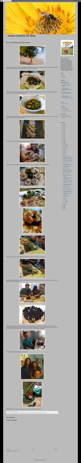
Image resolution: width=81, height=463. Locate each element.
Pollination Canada (65, 108)
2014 (63, 141)
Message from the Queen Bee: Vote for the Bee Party (68, 184)
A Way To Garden (65, 96)
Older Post (56, 449)
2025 (63, 125)
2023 (63, 128)
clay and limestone (65, 88)
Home (32, 449)
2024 (63, 127)
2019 (63, 134)
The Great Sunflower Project (66, 110)
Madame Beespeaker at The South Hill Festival (67, 167)
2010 (63, 207)
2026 (63, 124)
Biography (63, 76)
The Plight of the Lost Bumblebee (66, 196)
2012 (63, 204)
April (64, 198)
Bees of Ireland (65, 162)
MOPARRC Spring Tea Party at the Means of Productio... (68, 160)
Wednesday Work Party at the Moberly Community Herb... (68, 171)
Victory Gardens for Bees (22, 35)
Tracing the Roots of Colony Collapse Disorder (67, 178)
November (65, 146)
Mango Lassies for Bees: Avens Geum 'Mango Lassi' (68, 164)
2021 (63, 131)
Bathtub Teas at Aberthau (67, 172)
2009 (63, 209)
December (65, 144)
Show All (72, 99)
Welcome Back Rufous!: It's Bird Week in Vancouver (67, 191)
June (64, 153)
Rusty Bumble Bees (66, 174)
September (65, 149)
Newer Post (9, 449)
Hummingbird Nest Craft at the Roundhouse (68, 194)
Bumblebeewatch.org (65, 115)
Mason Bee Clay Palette (67, 189)
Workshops (64, 77)
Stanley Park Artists (65, 103)
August (64, 150)
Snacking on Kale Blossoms (67, 180)
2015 (63, 140)
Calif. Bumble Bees (65, 109)
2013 (63, 143)
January (64, 202)
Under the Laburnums (66, 156)
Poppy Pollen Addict (66, 168)
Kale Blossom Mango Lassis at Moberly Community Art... (68, 158)
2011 (63, 206)
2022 (63, 130)
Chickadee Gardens (65, 82)
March (64, 199)
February (64, 201)
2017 (63, 137)
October (64, 147)
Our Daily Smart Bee (66, 186)
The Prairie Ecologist (66, 92)
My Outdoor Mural (65, 83)
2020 (63, 133)
